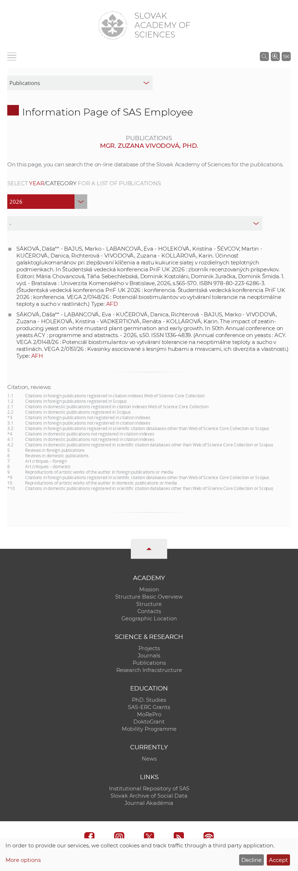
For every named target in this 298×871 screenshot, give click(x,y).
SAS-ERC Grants (149, 707)
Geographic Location (149, 618)
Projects (149, 648)
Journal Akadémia (149, 803)
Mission (149, 589)
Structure (149, 604)
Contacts (149, 611)
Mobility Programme (149, 729)
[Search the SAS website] (264, 56)
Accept (278, 859)
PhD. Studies (149, 700)
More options (23, 859)
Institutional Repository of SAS (149, 788)
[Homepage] (112, 25)
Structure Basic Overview (149, 597)
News (149, 758)
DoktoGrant (149, 721)
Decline (251, 859)
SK (286, 56)
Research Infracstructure (149, 670)
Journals (149, 655)
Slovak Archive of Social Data (149, 796)
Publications (149, 663)
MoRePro (149, 714)
